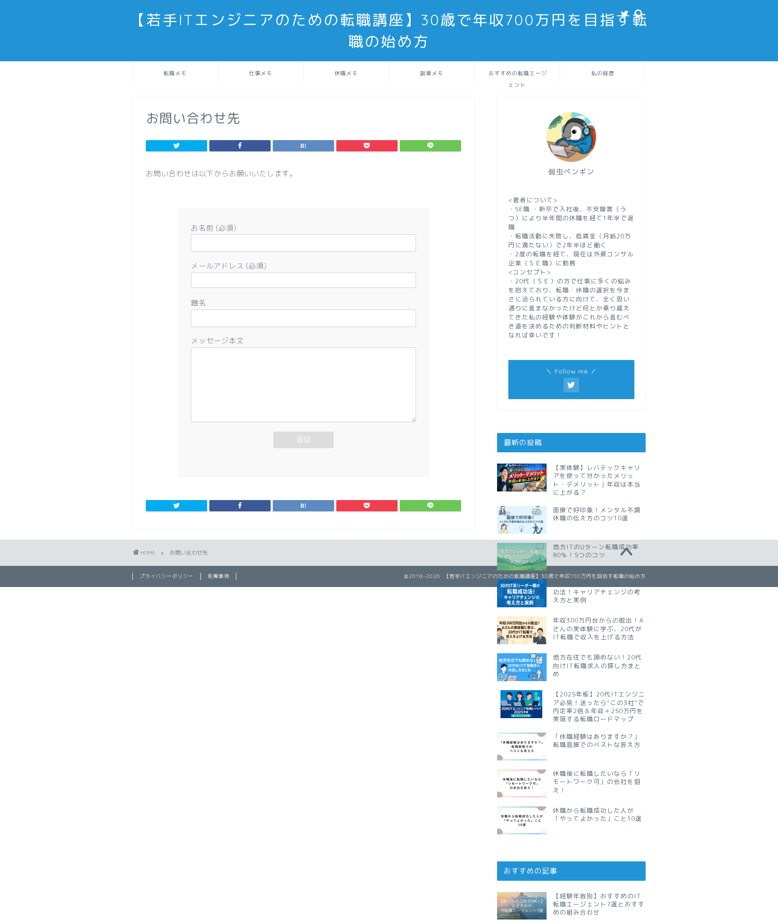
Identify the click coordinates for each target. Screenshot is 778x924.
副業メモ (431, 73)
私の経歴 (603, 73)
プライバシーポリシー (167, 576)
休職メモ (346, 73)
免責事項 (218, 576)
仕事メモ (260, 73)
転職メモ (175, 73)
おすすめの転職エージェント (518, 76)
